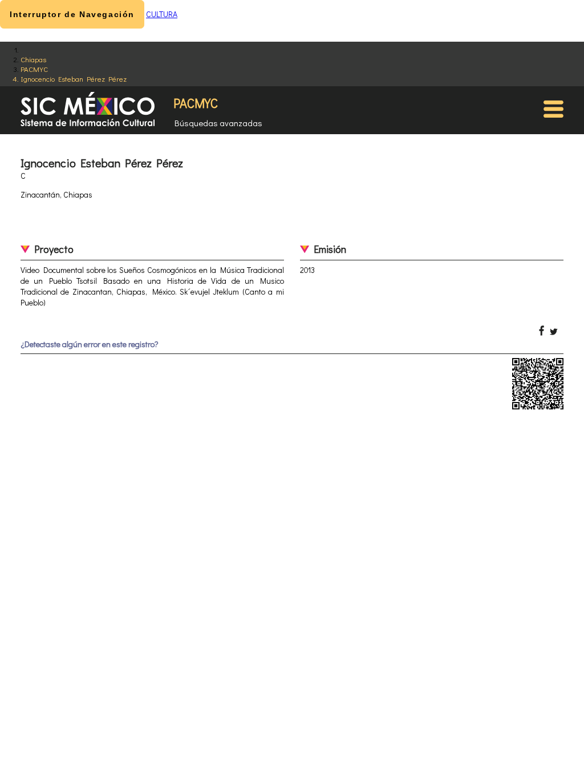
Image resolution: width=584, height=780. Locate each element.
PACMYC (34, 69)
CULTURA (161, 14)
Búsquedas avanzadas (218, 122)
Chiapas (33, 59)
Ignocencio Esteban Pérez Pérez (74, 78)
